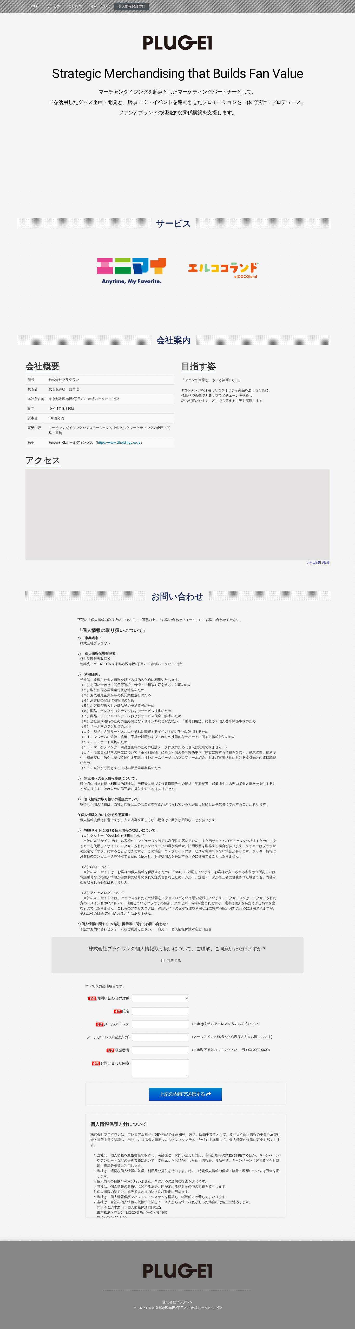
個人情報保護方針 (131, 6)
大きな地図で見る (318, 562)
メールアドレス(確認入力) (108, 1037)
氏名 (125, 1011)
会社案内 (75, 6)
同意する (174, 960)
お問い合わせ (100, 6)
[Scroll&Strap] (177, 42)
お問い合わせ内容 (114, 1063)
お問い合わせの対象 (113, 998)
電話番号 (122, 1050)
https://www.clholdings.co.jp (119, 442)
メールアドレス (116, 1024)
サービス (53, 6)
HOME (34, 6)
